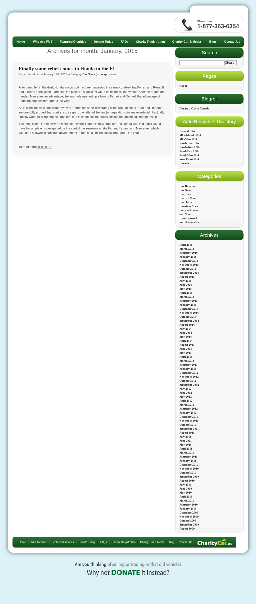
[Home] (214, 542)
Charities (185, 193)
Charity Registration (124, 542)
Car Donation (188, 185)
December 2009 (189, 512)
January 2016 (188, 256)
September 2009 (189, 524)
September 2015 (189, 272)
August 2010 (187, 480)
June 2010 (186, 488)
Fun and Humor (189, 209)
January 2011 (188, 460)
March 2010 (187, 500)
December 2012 (189, 372)
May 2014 (186, 336)
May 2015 (186, 288)
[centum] (49, 24)
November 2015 (189, 264)
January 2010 (188, 508)
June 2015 (186, 284)
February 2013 (189, 364)
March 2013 (187, 360)
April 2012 (186, 400)
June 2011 (186, 440)
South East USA (189, 151)
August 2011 (187, 432)
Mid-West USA (188, 139)
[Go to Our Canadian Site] (220, 10)
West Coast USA (189, 159)
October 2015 (188, 268)
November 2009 (189, 516)
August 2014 (187, 324)
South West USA (189, 155)
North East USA (189, 143)
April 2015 (186, 292)
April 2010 (186, 496)
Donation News (189, 205)
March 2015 (187, 296)
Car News (88, 74)
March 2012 (187, 404)
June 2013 (186, 348)
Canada (184, 163)
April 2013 (186, 356)
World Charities (189, 221)
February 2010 (189, 504)
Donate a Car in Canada (194, 108)
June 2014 (186, 332)
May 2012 (186, 396)
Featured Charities (63, 542)
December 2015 (189, 260)
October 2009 (188, 520)
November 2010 (189, 468)
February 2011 (189, 456)
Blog (171, 542)
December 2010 (189, 464)
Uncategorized (188, 217)
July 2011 (185, 436)
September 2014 (189, 320)
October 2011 (188, 424)
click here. (45, 147)
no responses (106, 74)
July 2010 (186, 484)
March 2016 (187, 248)
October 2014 (188, 316)
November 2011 (189, 420)
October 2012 (188, 380)
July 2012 (186, 388)
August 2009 (187, 528)
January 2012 (188, 412)
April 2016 (186, 244)
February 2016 (189, 252)
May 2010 (186, 492)
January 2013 (188, 368)
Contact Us (185, 542)
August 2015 (187, 276)
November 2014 (189, 312)
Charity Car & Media (152, 542)
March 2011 (187, 452)
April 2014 (186, 340)
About (183, 85)
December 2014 (189, 308)
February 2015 (189, 300)
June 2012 (186, 392)
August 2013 (187, 344)
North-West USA (190, 147)
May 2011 (186, 444)
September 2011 (189, 428)
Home (22, 542)
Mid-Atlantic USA (190, 135)
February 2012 (189, 408)
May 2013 (186, 352)
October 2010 (188, 472)
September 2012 (189, 384)
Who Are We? (38, 542)
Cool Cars (186, 201)
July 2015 (186, 280)
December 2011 (189, 416)
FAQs (103, 542)
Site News (185, 213)
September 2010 (189, 476)
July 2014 (186, 328)
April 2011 (186, 448)
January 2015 (188, 304)
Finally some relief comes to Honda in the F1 (67, 68)
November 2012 (189, 376)
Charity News (188, 197)
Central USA (187, 131)
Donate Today (87, 542)
